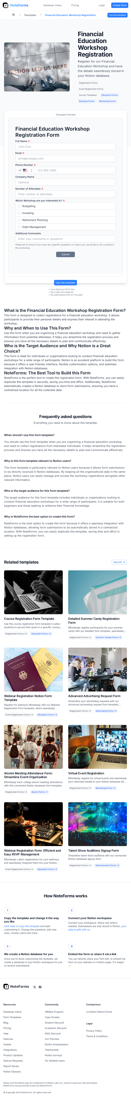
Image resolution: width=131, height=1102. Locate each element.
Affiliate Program (54, 1011)
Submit (65, 254)
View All (117, 562)
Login (102, 5)
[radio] (65, 206)
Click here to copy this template (22, 926)
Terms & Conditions (97, 1036)
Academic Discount (56, 1028)
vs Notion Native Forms (99, 1011)
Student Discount (54, 1022)
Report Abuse (11, 1066)
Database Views (52, 5)
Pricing (7, 1028)
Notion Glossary (12, 1071)
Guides (7, 1044)
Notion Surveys (53, 1055)
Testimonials (52, 1049)
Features (8, 1038)
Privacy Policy (94, 1030)
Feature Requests (13, 1060)
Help (6, 1033)
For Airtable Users (55, 1060)
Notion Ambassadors (56, 1044)
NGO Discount (53, 1033)
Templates (30, 15)
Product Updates (13, 1055)
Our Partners (52, 1038)
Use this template (65, 282)
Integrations (10, 1049)
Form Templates (12, 1017)
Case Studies (52, 1017)
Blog (5, 1022)
